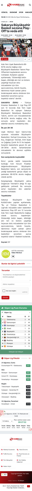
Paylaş (5, 59)
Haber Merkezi (17, 253)
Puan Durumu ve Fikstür (23, 455)
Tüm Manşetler (8, 460)
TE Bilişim (21, 480)
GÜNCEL (4, 12)
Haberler (4, 21)
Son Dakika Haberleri (21, 461)
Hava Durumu (23, 449)
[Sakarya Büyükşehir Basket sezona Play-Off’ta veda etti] (16, 47)
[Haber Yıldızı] (16, 4)
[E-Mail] (13, 256)
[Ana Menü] (2, 5)
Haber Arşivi (7, 466)
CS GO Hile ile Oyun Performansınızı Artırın (16, 17)
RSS (5, 474)
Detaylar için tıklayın (16, 352)
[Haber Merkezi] (6, 254)
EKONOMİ (13, 12)
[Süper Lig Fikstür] (29, 358)
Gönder (5, 297)
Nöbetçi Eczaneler (9, 449)
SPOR (21, 12)
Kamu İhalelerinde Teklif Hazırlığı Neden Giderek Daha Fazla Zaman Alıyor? (16, 488)
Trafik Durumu (7, 454)
